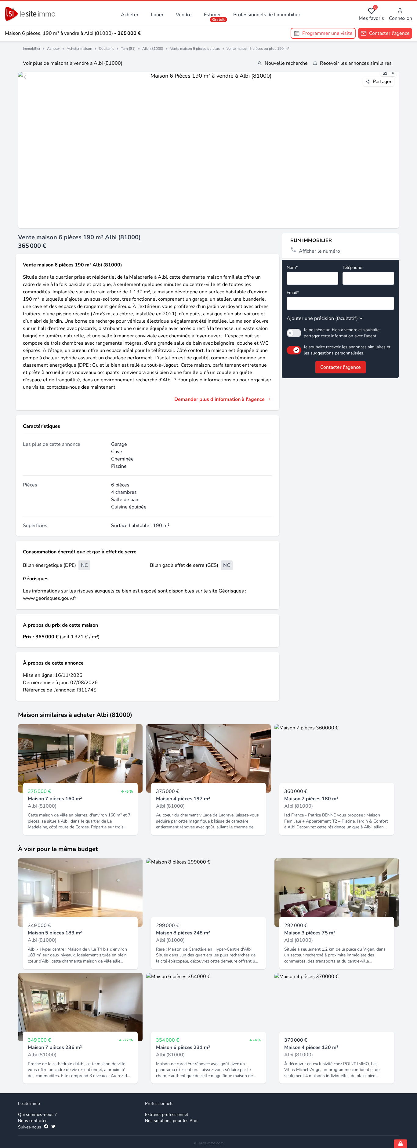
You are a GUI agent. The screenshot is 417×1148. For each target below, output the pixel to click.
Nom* (292, 267)
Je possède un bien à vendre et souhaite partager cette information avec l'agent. (341, 333)
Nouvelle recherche (286, 63)
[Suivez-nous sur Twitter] (53, 1127)
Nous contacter (32, 1121)
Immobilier (31, 48)
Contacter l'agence (340, 367)
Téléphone (352, 267)
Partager (382, 81)
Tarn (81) (128, 48)
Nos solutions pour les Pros (171, 1121)
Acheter (130, 14)
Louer (157, 14)
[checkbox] (294, 333)
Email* (293, 292)
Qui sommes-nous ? (37, 1114)
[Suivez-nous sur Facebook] (46, 1127)
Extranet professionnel (166, 1114)
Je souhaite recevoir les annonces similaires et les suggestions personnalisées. (347, 350)
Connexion (400, 18)
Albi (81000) (152, 48)
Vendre (184, 14)
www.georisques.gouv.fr (49, 598)
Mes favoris (371, 14)
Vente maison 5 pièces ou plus (195, 48)
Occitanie (106, 48)
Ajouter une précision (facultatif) (322, 318)
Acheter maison (79, 48)
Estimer (212, 14)
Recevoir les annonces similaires (356, 63)
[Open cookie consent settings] (400, 1143)
